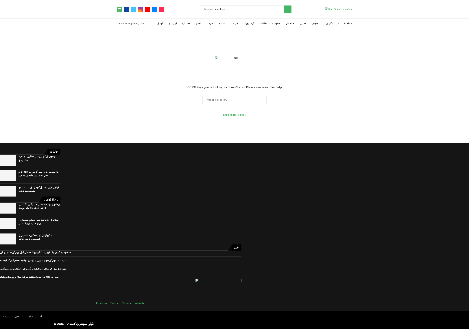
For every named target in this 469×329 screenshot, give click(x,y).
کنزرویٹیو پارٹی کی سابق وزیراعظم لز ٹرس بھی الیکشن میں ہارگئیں (33, 269)
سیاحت (348, 23)
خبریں (303, 23)
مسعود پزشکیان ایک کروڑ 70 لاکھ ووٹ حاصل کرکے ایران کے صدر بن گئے (35, 252)
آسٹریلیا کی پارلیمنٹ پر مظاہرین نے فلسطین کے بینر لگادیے (35, 237)
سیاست (5, 316)
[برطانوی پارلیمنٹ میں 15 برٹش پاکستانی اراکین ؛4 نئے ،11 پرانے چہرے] (8, 208)
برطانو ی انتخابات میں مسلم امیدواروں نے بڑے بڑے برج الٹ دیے (39, 221)
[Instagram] (140, 9)
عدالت (42, 316)
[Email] (154, 9)
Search (287, 9)
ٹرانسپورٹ (249, 23)
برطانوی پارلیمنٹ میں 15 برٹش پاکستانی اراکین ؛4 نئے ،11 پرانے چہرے (39, 206)
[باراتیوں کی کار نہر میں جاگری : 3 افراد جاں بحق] (8, 160)
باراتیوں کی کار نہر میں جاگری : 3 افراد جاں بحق (37, 158)
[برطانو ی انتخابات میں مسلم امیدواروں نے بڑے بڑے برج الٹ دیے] (8, 223)
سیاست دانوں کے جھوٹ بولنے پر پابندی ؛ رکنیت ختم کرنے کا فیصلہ (33, 260)
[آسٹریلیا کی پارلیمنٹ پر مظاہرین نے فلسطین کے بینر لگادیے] (8, 238)
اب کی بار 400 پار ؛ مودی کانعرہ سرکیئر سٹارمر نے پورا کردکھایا (29, 277)
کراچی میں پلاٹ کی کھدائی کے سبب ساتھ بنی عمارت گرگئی (39, 189)
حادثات (263, 23)
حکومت (276, 23)
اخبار (198, 23)
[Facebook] (126, 9)
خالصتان (290, 23)
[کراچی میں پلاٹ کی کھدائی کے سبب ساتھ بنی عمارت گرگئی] (8, 191)
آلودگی (160, 23)
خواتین (314, 23)
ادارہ (211, 23)
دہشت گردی (332, 23)
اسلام (222, 23)
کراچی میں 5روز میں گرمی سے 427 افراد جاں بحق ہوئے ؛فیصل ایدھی (39, 173)
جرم (17, 316)
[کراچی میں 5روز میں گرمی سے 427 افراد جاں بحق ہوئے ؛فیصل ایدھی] (8, 175)
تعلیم (235, 23)
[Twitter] (133, 9)
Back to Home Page (234, 115)
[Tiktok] (161, 9)
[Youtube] (147, 9)
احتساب (186, 23)
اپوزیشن (173, 23)
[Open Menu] (119, 9)
